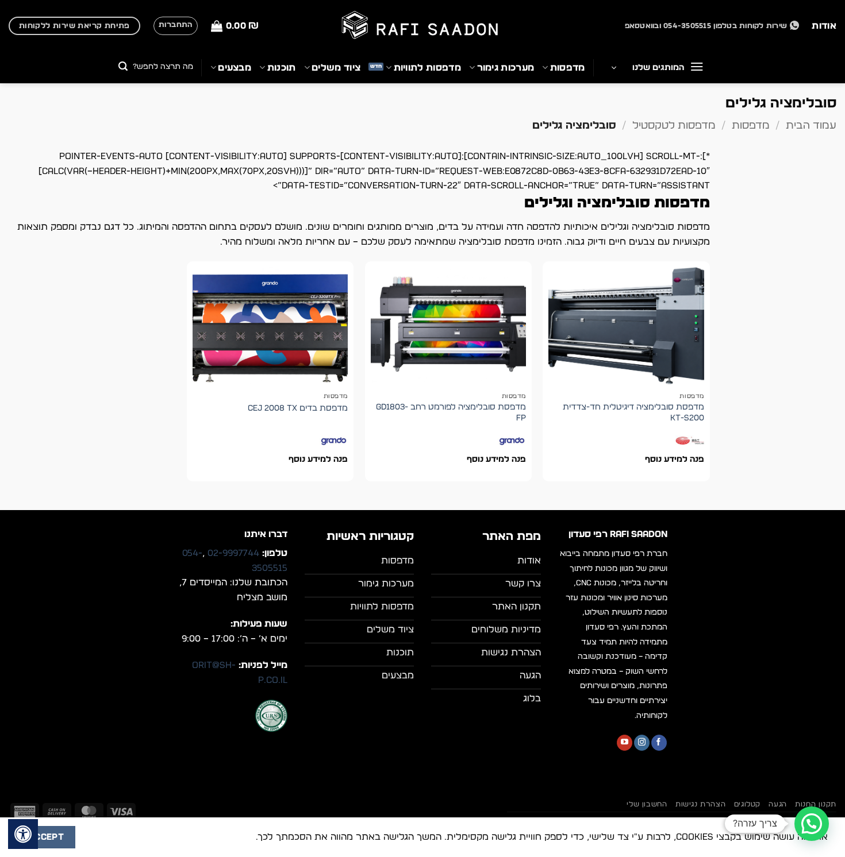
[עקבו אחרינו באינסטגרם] (642, 743)
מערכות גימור (505, 67)
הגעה (777, 804)
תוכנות (281, 67)
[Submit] (123, 67)
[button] (235, 26)
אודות (824, 25)
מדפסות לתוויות (427, 67)
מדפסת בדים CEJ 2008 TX (298, 408)
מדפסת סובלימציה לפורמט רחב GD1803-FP (451, 412)
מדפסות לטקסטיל (674, 125)
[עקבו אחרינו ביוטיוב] (624, 743)
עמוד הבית (811, 125)
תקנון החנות (815, 804)
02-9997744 (233, 553)
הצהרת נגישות (700, 804)
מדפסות (567, 67)
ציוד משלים (336, 67)
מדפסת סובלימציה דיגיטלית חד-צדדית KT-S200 (633, 412)
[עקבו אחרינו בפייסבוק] (659, 743)
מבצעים (234, 67)
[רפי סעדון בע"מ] (422, 26)
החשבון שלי (647, 804)
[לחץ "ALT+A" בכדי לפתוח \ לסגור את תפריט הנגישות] (23, 834)
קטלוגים (747, 804)
